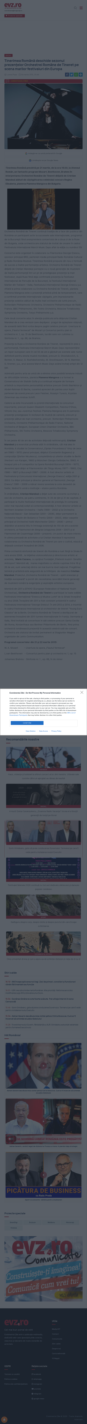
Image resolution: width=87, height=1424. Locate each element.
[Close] (82, 693)
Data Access (43, 731)
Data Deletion (31, 731)
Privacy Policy (56, 731)
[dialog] (43, 712)
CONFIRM (27, 723)
